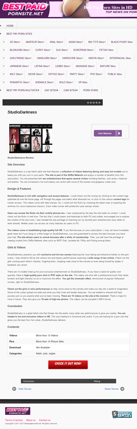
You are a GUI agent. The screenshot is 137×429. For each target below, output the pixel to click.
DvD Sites (61, 50)
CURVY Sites (42, 50)
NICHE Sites (34, 74)
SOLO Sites (65, 82)
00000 (108, 133)
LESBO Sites (62, 66)
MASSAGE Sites (84, 66)
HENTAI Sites (95, 58)
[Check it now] (69, 368)
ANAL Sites (56, 42)
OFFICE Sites (55, 74)
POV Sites (95, 74)
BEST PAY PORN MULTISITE (22, 90)
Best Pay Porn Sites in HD (108, 7)
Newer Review (111, 388)
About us (31, 420)
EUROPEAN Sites (83, 50)
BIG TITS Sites (96, 42)
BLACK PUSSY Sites (122, 42)
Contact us (44, 420)
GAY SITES (51, 90)
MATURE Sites (108, 66)
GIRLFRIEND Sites (20, 58)
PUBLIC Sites (115, 74)
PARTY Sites (76, 74)
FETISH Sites (106, 50)
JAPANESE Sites (18, 66)
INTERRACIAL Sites (120, 58)
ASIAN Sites (75, 42)
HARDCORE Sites (71, 58)
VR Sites (82, 82)
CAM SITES (70, 90)
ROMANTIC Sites (19, 82)
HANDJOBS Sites (46, 58)
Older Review (24, 388)
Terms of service (14, 420)
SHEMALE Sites (43, 82)
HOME (10, 25)
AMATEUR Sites (34, 42)
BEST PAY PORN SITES (19, 33)
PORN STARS (90, 90)
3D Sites (14, 42)
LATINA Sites (41, 66)
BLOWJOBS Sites (19, 50)
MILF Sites (15, 74)
